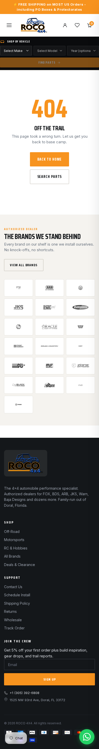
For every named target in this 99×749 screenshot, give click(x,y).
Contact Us (13, 587)
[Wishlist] (77, 25)
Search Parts (49, 177)
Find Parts (46, 62)
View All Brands (24, 265)
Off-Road (12, 531)
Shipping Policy (17, 603)
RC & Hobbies (15, 548)
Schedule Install (17, 595)
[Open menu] (9, 25)
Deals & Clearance (19, 564)
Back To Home (49, 159)
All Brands (12, 556)
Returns (10, 611)
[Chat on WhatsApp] (86, 736)
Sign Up (49, 679)
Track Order (14, 628)
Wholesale (13, 620)
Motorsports (14, 540)
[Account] (65, 25)
